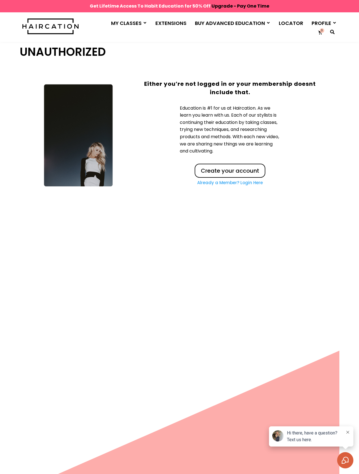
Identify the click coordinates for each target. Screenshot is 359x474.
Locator (291, 23)
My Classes (126, 23)
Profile (321, 23)
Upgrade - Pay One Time (240, 6)
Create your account (230, 171)
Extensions (171, 23)
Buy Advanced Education (230, 23)
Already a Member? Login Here (230, 183)
